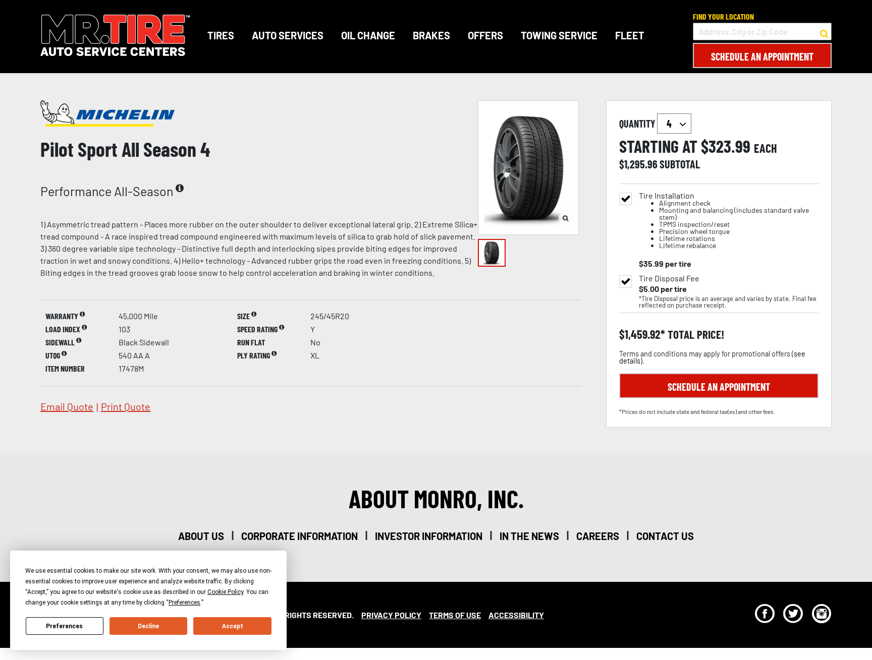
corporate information (299, 536)
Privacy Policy (391, 615)
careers (597, 536)
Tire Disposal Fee (669, 278)
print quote (125, 406)
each (765, 148)
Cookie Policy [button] (225, 591)
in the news (529, 536)
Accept (232, 626)
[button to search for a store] (824, 31)
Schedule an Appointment (762, 56)
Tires (220, 35)
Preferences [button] (184, 602)
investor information (428, 536)
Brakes (431, 35)
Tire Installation (724, 221)
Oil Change (368, 35)
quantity (638, 123)
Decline (148, 626)
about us (201, 536)
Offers (485, 35)
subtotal (680, 163)
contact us (665, 536)
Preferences (64, 626)
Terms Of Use (455, 615)
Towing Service (559, 35)
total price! (694, 334)
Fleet (629, 35)
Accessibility (516, 615)
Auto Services (287, 35)
